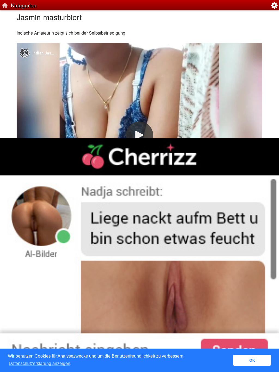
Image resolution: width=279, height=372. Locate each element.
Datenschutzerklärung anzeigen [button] (39, 363)
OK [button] (252, 360)
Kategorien (24, 5)
